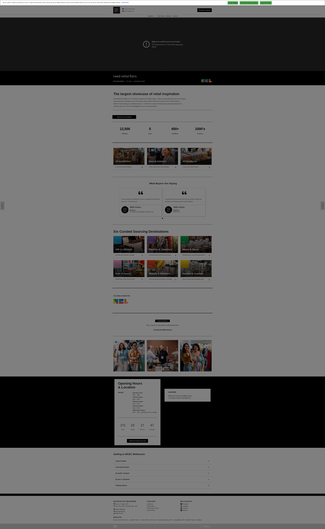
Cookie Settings (233, 2)
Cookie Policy (125, 2)
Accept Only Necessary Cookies (249, 2)
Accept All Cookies (266, 2)
